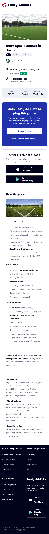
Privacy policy (19, 530)
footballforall (20, 61)
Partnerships (7, 499)
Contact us (7, 469)
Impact (30, 460)
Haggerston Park (19, 79)
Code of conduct (9, 464)
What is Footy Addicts (11, 455)
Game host (7, 489)
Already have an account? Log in (25, 139)
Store (29, 469)
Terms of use (7, 530)
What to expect (8, 460)
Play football (32, 464)
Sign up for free (24, 131)
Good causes (7, 494)
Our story (31, 455)
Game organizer (9, 485)
